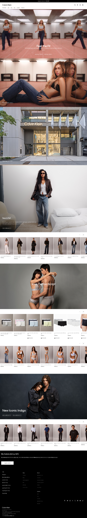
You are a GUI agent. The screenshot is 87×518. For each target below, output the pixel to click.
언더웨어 (38, 498)
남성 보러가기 (47, 288)
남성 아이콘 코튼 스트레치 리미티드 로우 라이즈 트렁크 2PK (6, 333)
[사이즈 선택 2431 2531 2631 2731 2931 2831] (46, 246)
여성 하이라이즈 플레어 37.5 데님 (73, 256)
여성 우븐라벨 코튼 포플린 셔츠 (6, 256)
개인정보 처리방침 (40, 480)
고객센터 (24, 475)
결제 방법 (24, 484)
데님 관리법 (4, 493)
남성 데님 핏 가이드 (6, 488)
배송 (23, 482)
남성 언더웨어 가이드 (6, 485)
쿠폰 (3, 471)
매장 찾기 (4, 474)
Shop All (38, 503)
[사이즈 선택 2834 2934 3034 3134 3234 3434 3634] (33, 433)
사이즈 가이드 (25, 487)
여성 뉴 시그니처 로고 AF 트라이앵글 (6, 364)
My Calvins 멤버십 (6, 477)
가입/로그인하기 (7, 463)
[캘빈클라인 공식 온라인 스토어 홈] (6, 5)
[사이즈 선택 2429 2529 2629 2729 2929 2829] (20, 246)
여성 (38, 496)
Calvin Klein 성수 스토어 (7, 161)
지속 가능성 (39, 487)
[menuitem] (78, 5)
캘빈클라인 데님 (40, 501)
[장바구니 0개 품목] (82, 5)
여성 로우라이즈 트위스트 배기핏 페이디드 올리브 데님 (19, 257)
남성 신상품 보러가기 (6, 415)
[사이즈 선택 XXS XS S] (6, 246)
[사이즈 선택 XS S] (33, 246)
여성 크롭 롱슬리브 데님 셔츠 (59, 256)
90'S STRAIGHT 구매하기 (7, 102)
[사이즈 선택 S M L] (6, 354)
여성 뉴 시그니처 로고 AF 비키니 (19, 364)
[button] (81, 5)
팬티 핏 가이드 (5, 482)
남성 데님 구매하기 (39, 54)
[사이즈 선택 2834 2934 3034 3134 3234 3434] (20, 433)
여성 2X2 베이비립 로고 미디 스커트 (33, 256)
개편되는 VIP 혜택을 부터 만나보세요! (43, 1)
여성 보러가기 (40, 288)
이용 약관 (38, 477)
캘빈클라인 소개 (40, 475)
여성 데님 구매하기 (48, 54)
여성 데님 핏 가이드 (6, 490)
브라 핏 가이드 (5, 480)
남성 (38, 493)
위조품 (38, 484)
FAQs (24, 477)
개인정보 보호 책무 (40, 482)
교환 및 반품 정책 (26, 480)
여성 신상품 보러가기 (6, 228)
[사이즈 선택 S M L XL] (6, 322)
